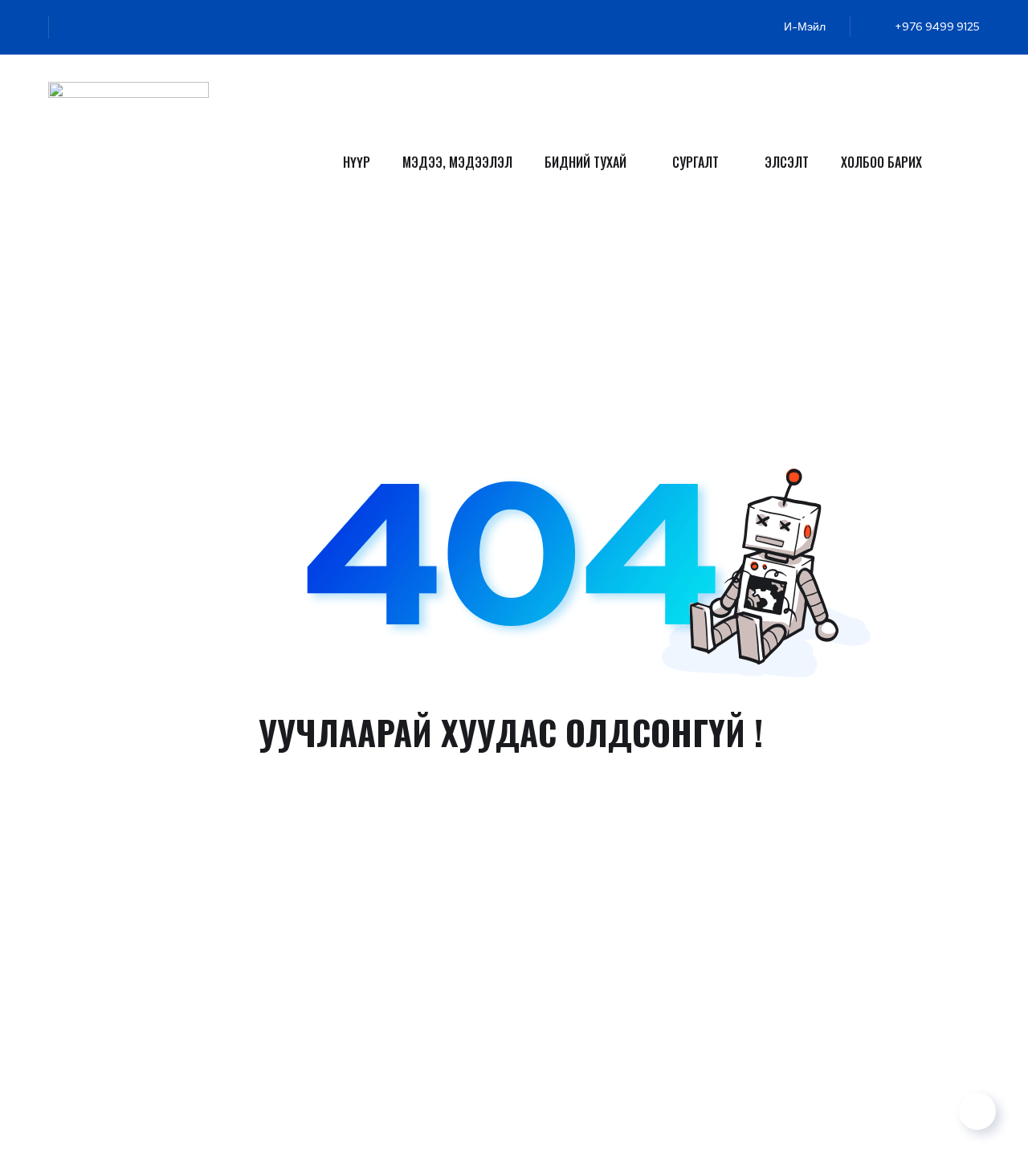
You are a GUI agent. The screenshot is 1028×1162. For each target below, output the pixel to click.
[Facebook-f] (101, 27)
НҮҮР (356, 162)
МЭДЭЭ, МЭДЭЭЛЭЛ (457, 162)
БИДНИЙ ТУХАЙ (585, 162)
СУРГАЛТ (695, 162)
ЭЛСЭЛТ (787, 162)
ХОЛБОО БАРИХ (881, 162)
